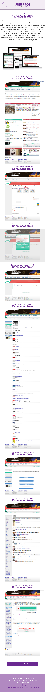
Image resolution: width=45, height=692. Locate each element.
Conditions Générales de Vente (17, 687)
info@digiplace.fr (25, 685)
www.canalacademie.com (22, 18)
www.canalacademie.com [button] (22, 664)
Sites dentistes (34, 687)
